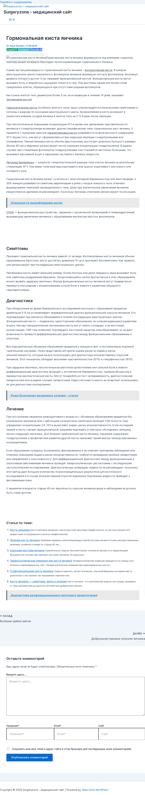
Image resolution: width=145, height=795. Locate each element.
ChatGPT (12, 49)
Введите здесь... (16, 674)
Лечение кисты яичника (25, 540)
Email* (57, 725)
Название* (12, 725)
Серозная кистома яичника (27, 550)
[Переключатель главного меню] (12, 19)
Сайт (101, 725)
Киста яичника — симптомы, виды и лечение (38, 581)
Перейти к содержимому (16, 2)
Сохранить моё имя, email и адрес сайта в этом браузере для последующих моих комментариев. (72, 748)
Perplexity (24, 49)
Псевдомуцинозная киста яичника (31, 571)
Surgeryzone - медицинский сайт (38, 12)
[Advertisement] (72, 231)
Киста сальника (20, 529)
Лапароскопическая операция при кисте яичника (41, 560)
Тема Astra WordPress (95, 789)
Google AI (36, 49)
